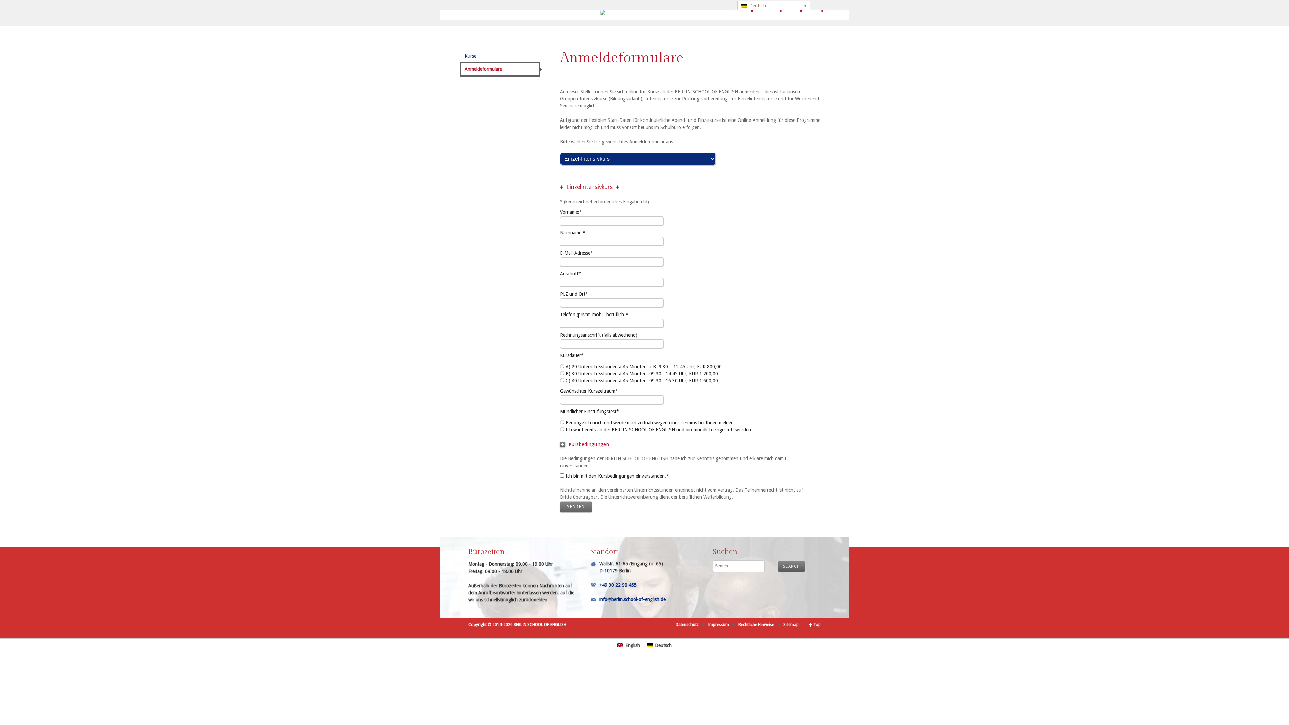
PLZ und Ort (574, 294)
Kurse (791, 10)
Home (741, 10)
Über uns (766, 10)
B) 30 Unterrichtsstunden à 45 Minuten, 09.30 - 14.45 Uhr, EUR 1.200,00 (642, 373)
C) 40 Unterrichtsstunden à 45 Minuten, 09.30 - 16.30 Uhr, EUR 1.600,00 (642, 380)
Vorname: (571, 212)
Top (817, 624)
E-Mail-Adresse (576, 253)
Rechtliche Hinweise (756, 624)
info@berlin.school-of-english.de (632, 599)
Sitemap (791, 624)
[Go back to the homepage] (644, 14)
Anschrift (570, 273)
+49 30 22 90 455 (618, 585)
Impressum (718, 624)
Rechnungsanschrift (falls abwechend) (598, 335)
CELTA (811, 10)
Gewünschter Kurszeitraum (589, 391)
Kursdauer (572, 355)
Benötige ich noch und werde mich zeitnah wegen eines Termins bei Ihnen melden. (650, 422)
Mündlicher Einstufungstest (589, 411)
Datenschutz (687, 624)
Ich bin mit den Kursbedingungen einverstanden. (617, 476)
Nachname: (572, 232)
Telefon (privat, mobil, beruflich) (594, 314)
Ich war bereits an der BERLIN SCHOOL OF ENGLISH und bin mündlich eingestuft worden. (659, 429)
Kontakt (835, 10)
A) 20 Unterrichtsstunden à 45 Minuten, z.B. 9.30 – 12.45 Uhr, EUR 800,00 (644, 366)
